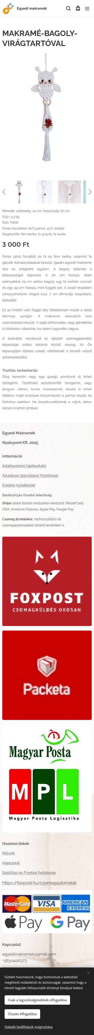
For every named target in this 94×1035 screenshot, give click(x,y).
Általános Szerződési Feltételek (30, 475)
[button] (68, 8)
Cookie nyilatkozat (18, 485)
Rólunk (8, 853)
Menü (87, 8)
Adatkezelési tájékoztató (24, 465)
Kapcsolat (11, 863)
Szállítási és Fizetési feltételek (29, 872)
